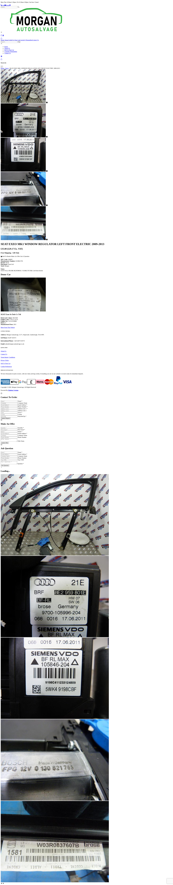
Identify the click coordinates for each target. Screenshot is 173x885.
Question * (20, 463)
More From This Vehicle (8, 327)
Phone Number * (22, 407)
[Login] (3, 35)
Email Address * (22, 405)
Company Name (22, 403)
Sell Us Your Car (15, 40)
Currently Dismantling (26, 40)
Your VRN (21, 460)
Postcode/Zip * (22, 416)
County (20, 414)
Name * (20, 401)
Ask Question (5, 465)
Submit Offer (4, 443)
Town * (20, 412)
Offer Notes (20, 441)
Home (2, 40)
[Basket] (1, 38)
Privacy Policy (5, 360)
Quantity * (21, 428)
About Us (7, 40)
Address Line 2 (22, 410)
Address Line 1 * (22, 409)
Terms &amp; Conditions (8, 357)
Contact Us (35, 40)
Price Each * (21, 429)
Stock (7, 68)
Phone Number (22, 437)
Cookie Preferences (6, 366)
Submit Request (5, 418)
